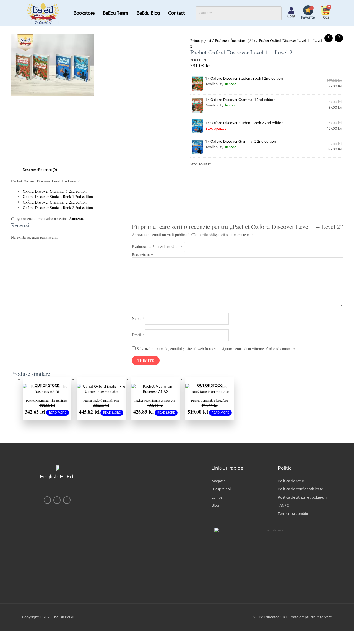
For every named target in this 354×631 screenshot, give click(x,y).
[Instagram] (57, 500)
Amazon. (76, 218)
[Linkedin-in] (66, 500)
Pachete (221, 40)
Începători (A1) (243, 40)
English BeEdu (58, 477)
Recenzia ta (142, 254)
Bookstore (84, 13)
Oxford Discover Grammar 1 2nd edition (242, 100)
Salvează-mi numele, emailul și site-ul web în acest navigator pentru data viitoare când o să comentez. (216, 348)
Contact (176, 13)
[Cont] (291, 10)
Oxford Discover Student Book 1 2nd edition (246, 78)
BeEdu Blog (148, 13)
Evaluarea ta (143, 246)
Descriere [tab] (30, 170)
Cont (291, 16)
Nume (138, 318)
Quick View (47, 389)
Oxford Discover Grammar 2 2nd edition (243, 141)
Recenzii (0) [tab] (47, 170)
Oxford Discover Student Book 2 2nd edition (58, 207)
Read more (57, 412)
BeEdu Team (115, 13)
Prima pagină (200, 40)
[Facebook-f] (47, 500)
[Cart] (326, 10)
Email (138, 334)
